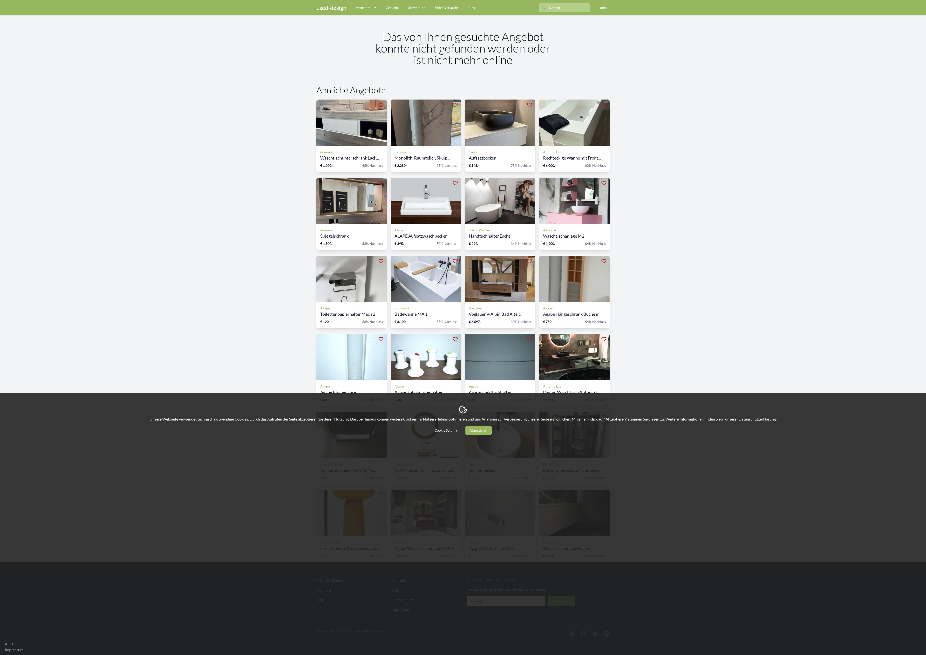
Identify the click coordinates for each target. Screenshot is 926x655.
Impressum (14, 649)
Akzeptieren (479, 430)
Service (413, 8)
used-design (331, 7)
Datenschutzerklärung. (757, 419)
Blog (471, 8)
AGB (9, 644)
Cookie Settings (446, 430)
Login (603, 8)
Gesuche (392, 8)
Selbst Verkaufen (447, 8)
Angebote (363, 8)
